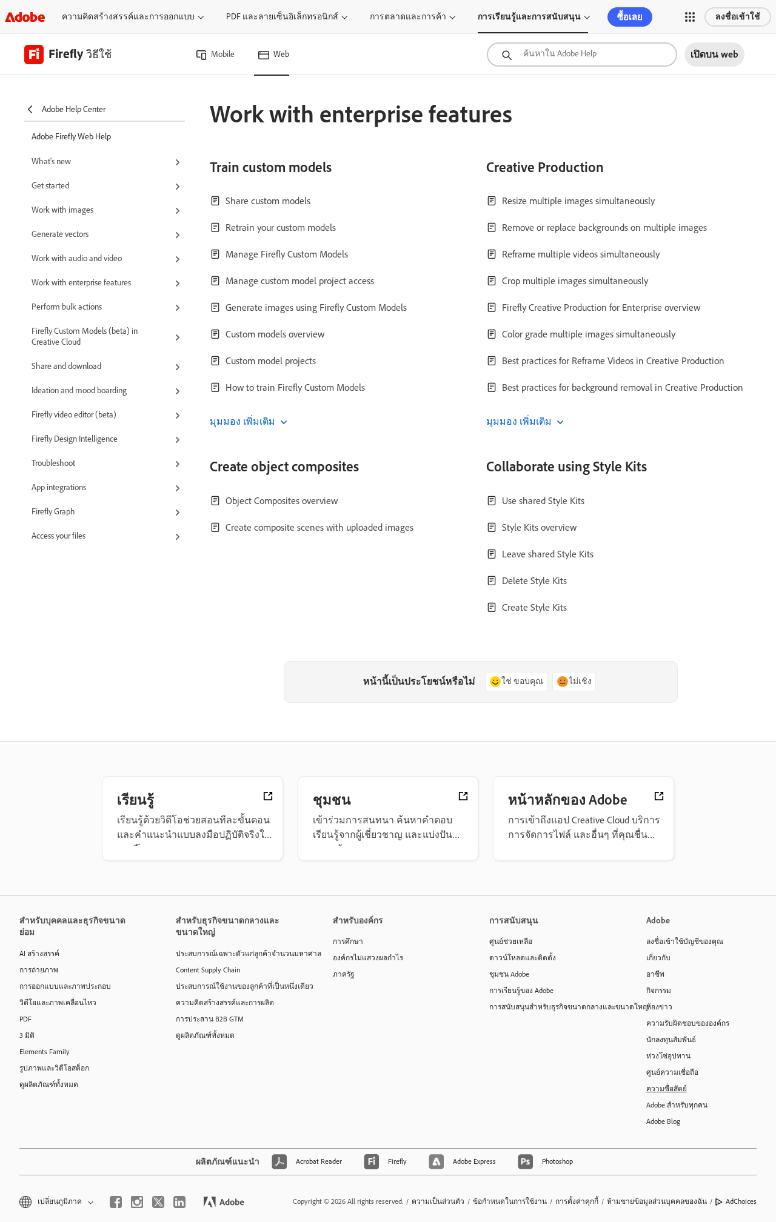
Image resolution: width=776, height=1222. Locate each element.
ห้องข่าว (659, 1007)
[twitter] (158, 1202)
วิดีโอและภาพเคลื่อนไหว (57, 1002)
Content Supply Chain (208, 970)
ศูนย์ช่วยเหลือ (510, 941)
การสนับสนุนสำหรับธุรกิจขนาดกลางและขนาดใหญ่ (549, 1007)
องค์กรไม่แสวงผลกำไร (368, 958)
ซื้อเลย (630, 17)
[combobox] (582, 54)
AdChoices (741, 1201)
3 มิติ (27, 1035)
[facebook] (116, 1202)
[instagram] (137, 1202)
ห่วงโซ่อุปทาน (668, 1056)
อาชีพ (655, 974)
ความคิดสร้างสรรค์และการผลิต (225, 1002)
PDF (25, 1019)
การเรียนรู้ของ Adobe (521, 990)
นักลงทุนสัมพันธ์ (671, 1039)
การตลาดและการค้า (408, 17)
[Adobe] (25, 16)
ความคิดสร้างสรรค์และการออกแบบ (128, 17)
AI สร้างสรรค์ (39, 953)
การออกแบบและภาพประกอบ (65, 986)
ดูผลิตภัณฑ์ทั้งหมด (48, 1084)
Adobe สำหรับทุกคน (676, 1105)
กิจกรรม (658, 990)
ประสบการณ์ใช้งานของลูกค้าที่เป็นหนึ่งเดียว (236, 986)
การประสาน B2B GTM (210, 1019)
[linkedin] (179, 1202)
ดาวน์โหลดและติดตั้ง (522, 958)
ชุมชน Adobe (509, 974)
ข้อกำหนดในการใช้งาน (510, 1201)
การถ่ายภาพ (38, 970)
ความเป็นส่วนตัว (438, 1201)
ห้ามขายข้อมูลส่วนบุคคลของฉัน (657, 1201)
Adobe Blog (663, 1121)
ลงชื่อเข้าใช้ (737, 17)
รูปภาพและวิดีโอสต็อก (54, 1068)
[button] (690, 17)
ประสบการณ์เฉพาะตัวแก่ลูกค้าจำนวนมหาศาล (236, 953)
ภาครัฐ (344, 974)
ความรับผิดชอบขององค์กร (687, 1023)
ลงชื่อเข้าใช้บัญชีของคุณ (684, 941)
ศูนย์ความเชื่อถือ (672, 1072)
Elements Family (44, 1052)
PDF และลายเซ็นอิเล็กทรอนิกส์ (282, 17)
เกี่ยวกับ (658, 958)
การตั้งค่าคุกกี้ (576, 1201)
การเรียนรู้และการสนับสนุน (529, 17)
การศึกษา (348, 941)
